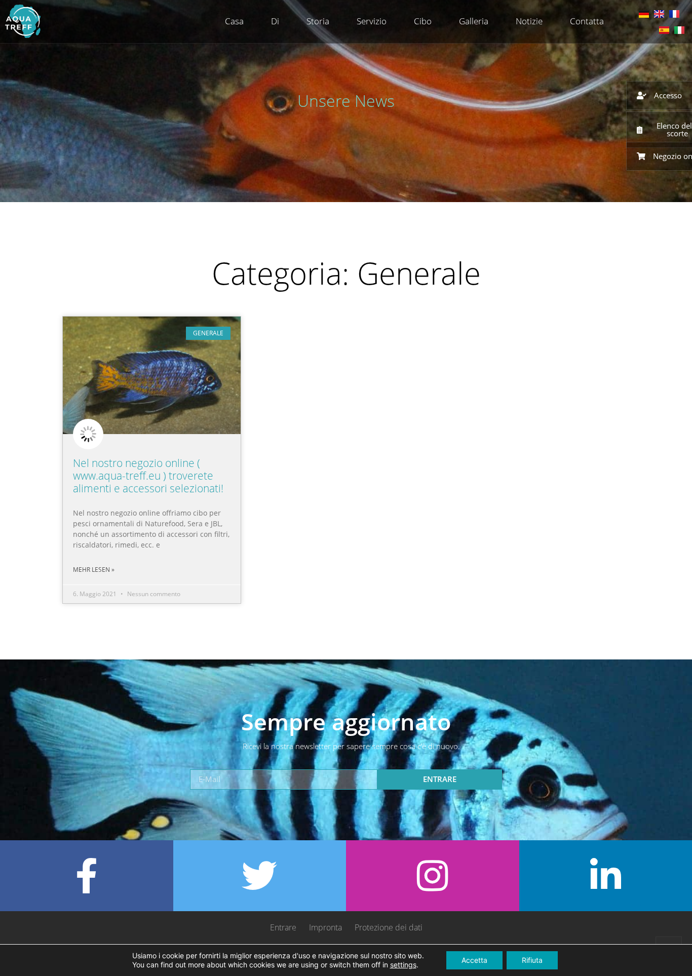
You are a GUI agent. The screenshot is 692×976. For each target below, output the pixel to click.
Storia (317, 21)
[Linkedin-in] (605, 875)
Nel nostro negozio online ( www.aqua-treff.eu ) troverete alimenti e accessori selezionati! (148, 475)
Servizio (372, 21)
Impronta (325, 927)
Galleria (473, 21)
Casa (234, 21)
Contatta (587, 21)
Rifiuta (532, 960)
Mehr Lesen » (93, 569)
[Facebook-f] (86, 875)
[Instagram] (432, 875)
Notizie (529, 21)
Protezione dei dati (388, 927)
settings (403, 964)
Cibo (423, 21)
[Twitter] (259, 875)
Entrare (283, 927)
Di (275, 21)
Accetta (474, 960)
